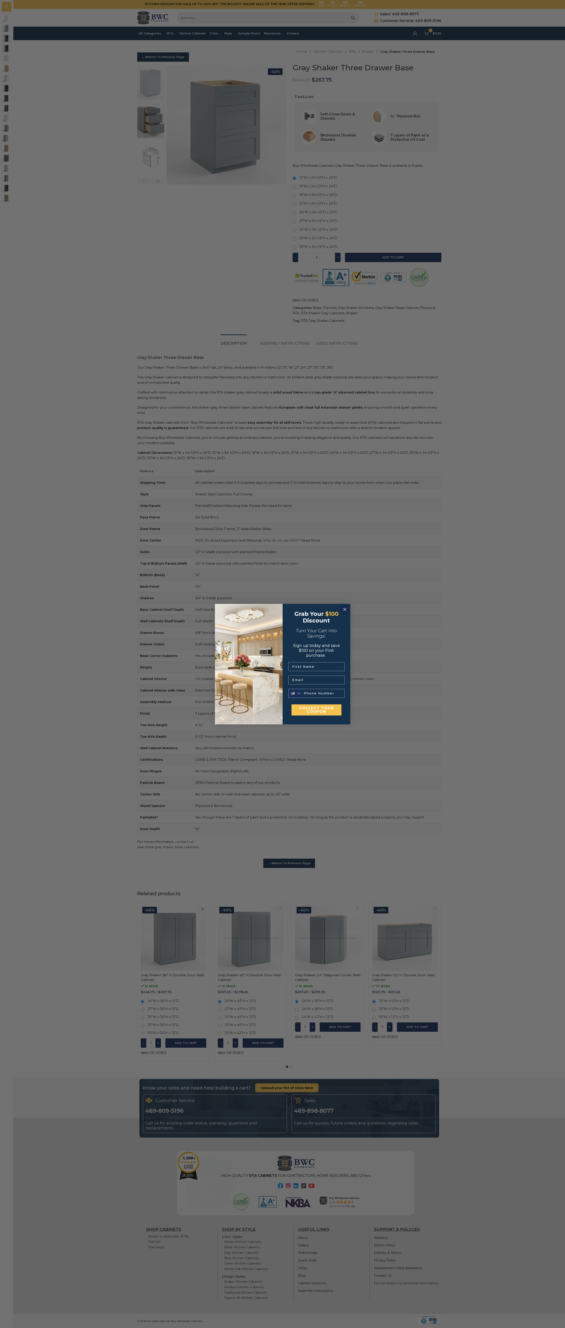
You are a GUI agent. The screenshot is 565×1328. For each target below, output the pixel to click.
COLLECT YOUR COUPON (316, 710)
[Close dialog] (344, 609)
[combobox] (295, 693)
